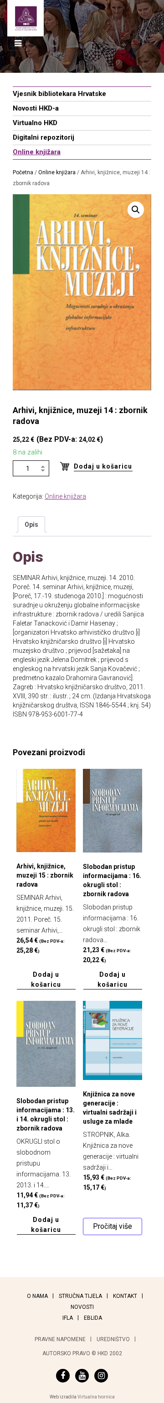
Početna (23, 172)
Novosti (82, 1307)
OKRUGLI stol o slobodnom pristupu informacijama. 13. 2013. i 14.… (45, 1153)
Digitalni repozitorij (43, 137)
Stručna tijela (80, 1296)
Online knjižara (37, 152)
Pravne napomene (60, 1339)
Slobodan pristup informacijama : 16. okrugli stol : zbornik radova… (112, 913)
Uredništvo (113, 1339)
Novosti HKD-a (36, 108)
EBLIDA (93, 1318)
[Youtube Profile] (82, 1376)
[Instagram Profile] (101, 1376)
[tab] (31, 524)
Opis (31, 524)
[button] (136, 210)
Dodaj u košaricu (103, 466)
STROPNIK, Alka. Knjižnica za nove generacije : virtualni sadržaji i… (110, 1140)
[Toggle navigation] (18, 43)
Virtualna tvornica (96, 1396)
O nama (37, 1296)
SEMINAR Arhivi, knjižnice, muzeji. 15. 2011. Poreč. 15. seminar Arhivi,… (45, 908)
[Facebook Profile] (63, 1376)
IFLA (67, 1318)
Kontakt (125, 1296)
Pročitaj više (112, 1226)
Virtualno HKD (35, 123)
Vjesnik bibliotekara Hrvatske (59, 94)
